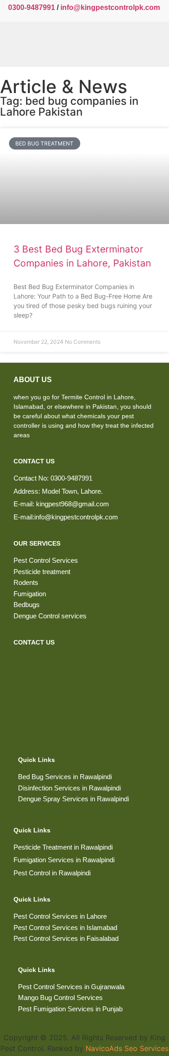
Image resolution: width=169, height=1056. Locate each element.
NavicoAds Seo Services (127, 1048)
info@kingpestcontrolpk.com (110, 7)
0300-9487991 (31, 7)
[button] (128, 44)
